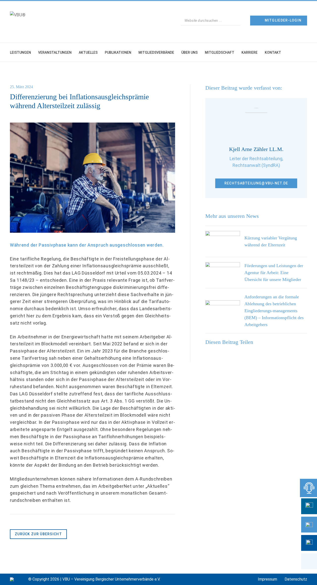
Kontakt (273, 52)
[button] (309, 561)
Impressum (267, 579)
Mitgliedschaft (219, 52)
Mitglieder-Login (283, 20)
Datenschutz (296, 579)
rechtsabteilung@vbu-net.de (256, 183)
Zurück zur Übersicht (38, 534)
